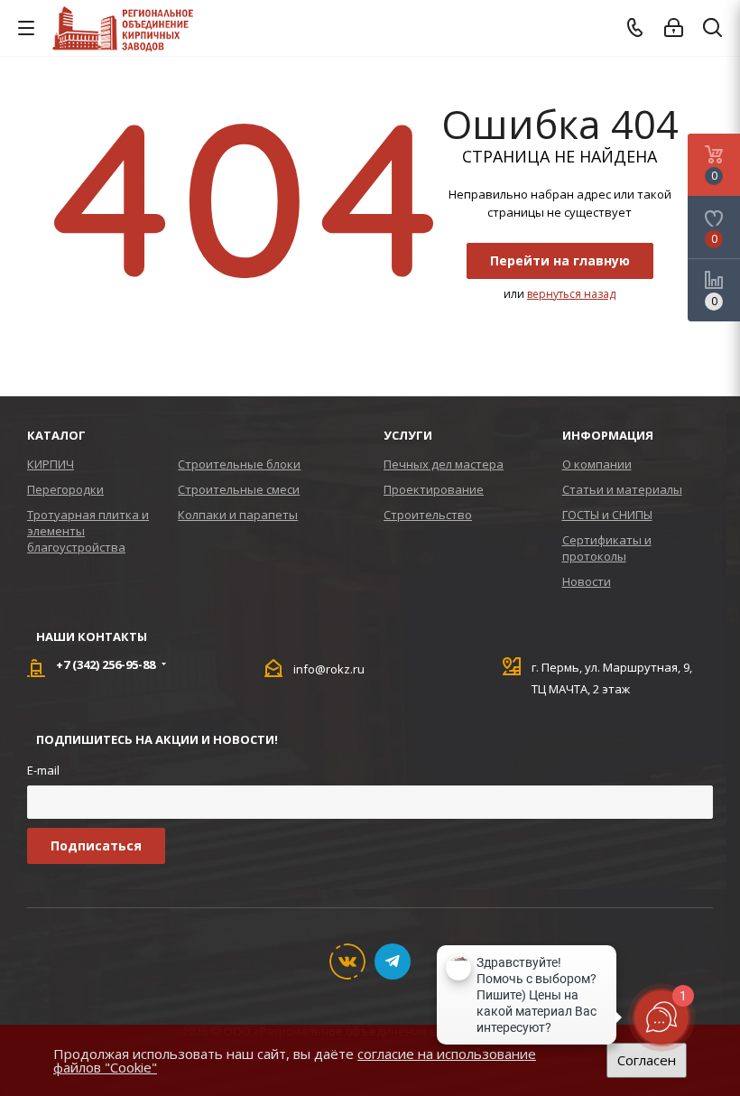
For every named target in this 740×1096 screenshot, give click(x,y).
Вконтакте (347, 961)
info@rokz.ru (329, 669)
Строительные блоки (239, 464)
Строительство (428, 514)
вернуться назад (571, 294)
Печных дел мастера (444, 464)
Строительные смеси (239, 489)
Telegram (393, 961)
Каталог (56, 435)
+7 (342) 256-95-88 (105, 664)
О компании (597, 464)
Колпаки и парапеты (238, 514)
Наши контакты (91, 636)
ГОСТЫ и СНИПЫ (607, 514)
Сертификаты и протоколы (607, 548)
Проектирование (434, 489)
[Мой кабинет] (673, 28)
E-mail (43, 770)
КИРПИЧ (50, 464)
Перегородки (65, 489)
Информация (607, 435)
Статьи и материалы (622, 489)
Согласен (646, 1060)
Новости (586, 581)
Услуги (408, 435)
